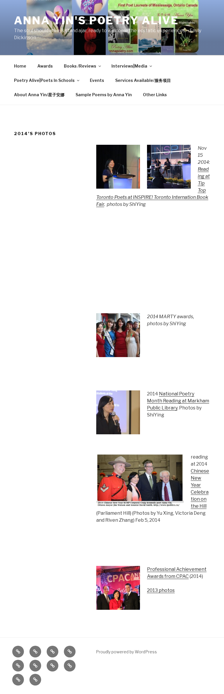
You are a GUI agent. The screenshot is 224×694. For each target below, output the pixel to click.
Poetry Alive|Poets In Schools (44, 80)
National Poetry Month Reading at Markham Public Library (178, 401)
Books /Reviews (80, 65)
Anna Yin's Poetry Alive (96, 20)
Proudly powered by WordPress (126, 651)
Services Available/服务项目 (143, 80)
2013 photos (161, 590)
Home (20, 65)
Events (97, 80)
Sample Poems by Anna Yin (104, 94)
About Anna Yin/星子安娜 (39, 94)
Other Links (155, 94)
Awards (45, 65)
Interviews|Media (129, 65)
